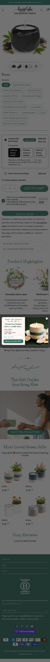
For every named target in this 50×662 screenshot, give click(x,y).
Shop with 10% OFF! (13, 341)
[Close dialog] (47, 319)
